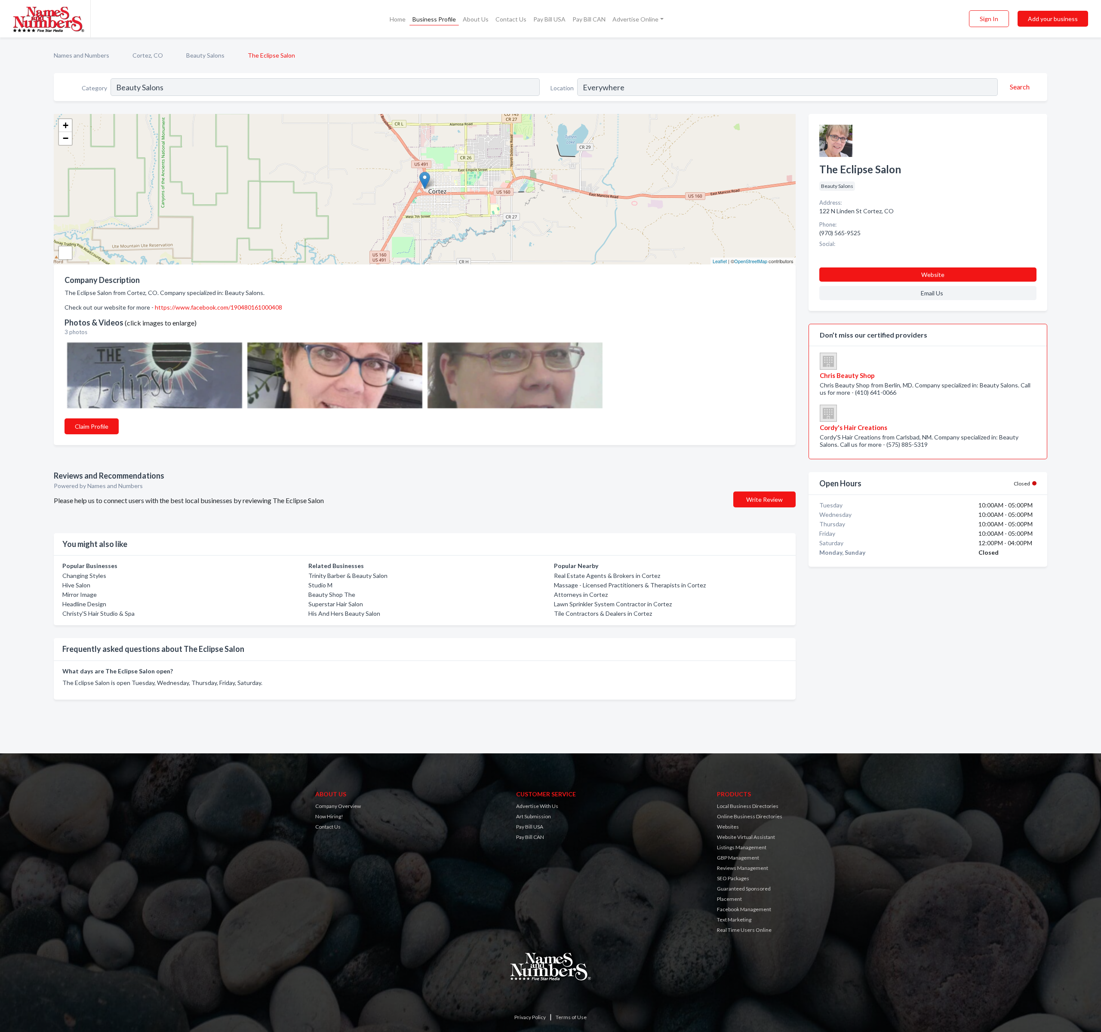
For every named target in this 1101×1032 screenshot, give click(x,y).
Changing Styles (84, 575)
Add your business (1053, 18)
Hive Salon (76, 585)
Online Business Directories (749, 816)
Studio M (320, 585)
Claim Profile (91, 426)
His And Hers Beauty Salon (344, 613)
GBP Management (738, 857)
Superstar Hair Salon (335, 604)
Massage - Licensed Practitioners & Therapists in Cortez (630, 585)
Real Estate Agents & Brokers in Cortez (607, 575)
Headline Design (84, 604)
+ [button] (65, 125)
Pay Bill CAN (589, 19)
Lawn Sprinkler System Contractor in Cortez (613, 604)
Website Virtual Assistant (746, 837)
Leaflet (720, 261)
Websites (728, 826)
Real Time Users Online (744, 930)
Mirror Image (79, 594)
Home (398, 19)
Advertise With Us (537, 806)
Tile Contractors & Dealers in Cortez (603, 613)
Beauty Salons (205, 55)
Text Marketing (734, 919)
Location (562, 88)
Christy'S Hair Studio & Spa (98, 613)
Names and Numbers (81, 55)
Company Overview (338, 806)
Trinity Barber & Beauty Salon (348, 575)
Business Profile (434, 19)
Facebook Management (744, 909)
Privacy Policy (530, 1017)
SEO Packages (733, 878)
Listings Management (741, 847)
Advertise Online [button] (635, 19)
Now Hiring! (329, 816)
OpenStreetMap (750, 261)
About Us (476, 19)
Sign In (989, 18)
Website (932, 274)
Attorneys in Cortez (581, 594)
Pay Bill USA (549, 19)
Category (94, 88)
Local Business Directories (747, 806)
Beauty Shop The (331, 594)
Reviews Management (742, 868)
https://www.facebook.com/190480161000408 (218, 307)
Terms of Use (571, 1017)
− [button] (65, 138)
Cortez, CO (147, 55)
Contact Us (510, 19)
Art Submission (533, 816)
